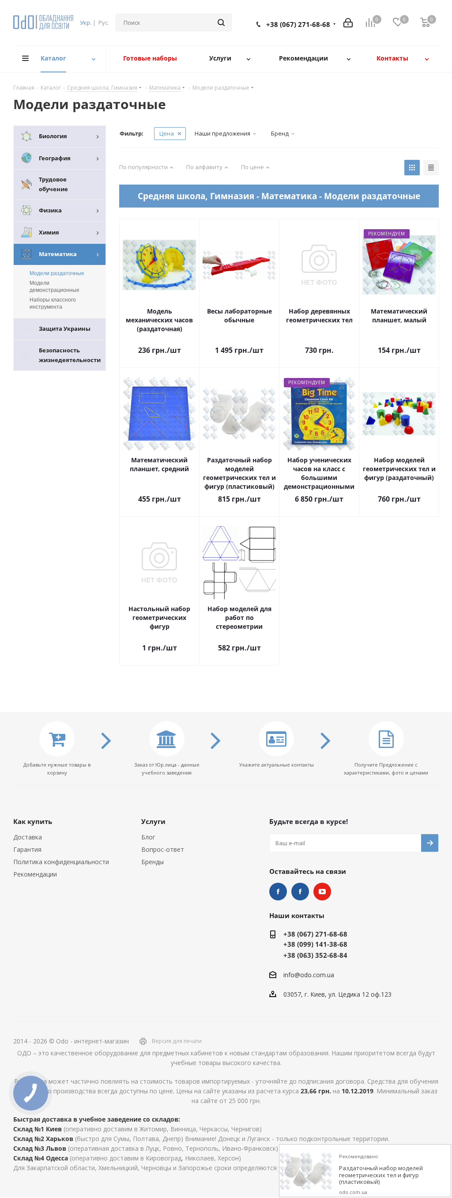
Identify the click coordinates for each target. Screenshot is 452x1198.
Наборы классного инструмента (53, 303)
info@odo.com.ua (308, 975)
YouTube (322, 891)
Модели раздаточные (57, 273)
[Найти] (221, 22)
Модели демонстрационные (54, 286)
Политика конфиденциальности (61, 862)
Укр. (85, 22)
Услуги (153, 821)
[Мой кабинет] (348, 23)
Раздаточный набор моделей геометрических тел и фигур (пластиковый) (381, 1175)
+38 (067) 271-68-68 (298, 24)
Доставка (27, 837)
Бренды (152, 862)
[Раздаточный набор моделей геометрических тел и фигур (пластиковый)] (305, 1171)
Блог (148, 837)
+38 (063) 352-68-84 (315, 955)
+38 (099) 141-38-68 (315, 944)
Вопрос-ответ (162, 849)
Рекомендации (35, 874)
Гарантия (27, 849)
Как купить (32, 821)
